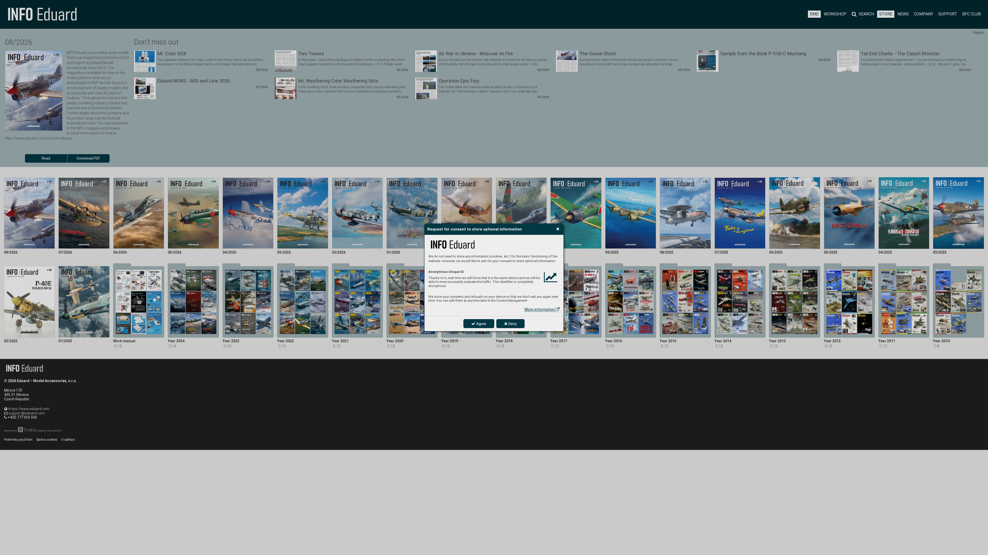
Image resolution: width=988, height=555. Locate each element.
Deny (512, 323)
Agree (480, 323)
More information (540, 309)
